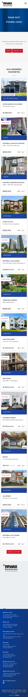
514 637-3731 (8, 657)
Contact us (17, 50)
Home (8, 50)
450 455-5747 (9, 638)
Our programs (7, 621)
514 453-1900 (8, 627)
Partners (5, 618)
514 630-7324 (8, 617)
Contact (5, 639)
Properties (6, 611)
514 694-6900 (8, 666)
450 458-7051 (8, 647)
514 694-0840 (8, 676)
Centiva (16, 695)
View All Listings (14, 551)
